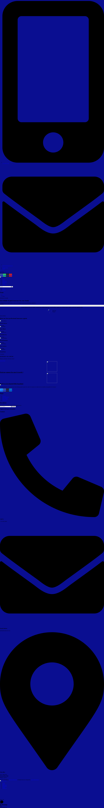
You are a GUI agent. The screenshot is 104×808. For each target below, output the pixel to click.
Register (4, 289)
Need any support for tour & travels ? (11, 372)
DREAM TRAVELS (13, 779)
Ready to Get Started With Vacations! (11, 383)
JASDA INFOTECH (35, 779)
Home (3, 295)
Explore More (2, 360)
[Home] (1, 277)
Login (3, 288)
